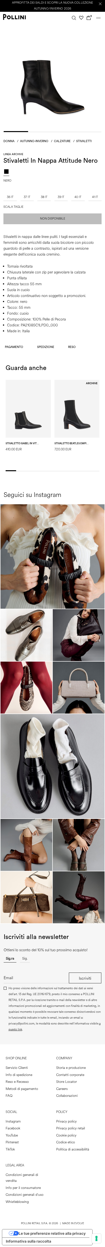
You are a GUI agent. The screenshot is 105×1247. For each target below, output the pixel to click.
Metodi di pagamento (22, 1088)
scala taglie (13, 207)
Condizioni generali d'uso (24, 1194)
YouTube (12, 1135)
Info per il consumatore (23, 1187)
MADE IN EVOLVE (73, 1223)
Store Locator (66, 1081)
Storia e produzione (71, 1067)
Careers (62, 1088)
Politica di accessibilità (72, 1149)
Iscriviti (85, 978)
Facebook (13, 1128)
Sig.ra (10, 958)
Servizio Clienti (17, 1067)
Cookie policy (66, 1135)
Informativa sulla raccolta (28, 1241)
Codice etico (65, 1142)
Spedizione (45, 347)
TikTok (10, 1149)
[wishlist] (81, 18)
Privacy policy (66, 1121)
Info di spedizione (19, 1075)
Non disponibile (52, 219)
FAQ (9, 1095)
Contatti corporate (70, 1075)
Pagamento (14, 347)
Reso (72, 347)
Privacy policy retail (70, 1128)
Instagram (13, 1121)
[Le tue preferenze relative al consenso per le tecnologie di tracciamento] (96, 1238)
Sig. (25, 958)
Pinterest (12, 1142)
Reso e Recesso (17, 1081)
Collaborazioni (67, 1095)
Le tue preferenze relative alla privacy (52, 1233)
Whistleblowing (17, 1201)
